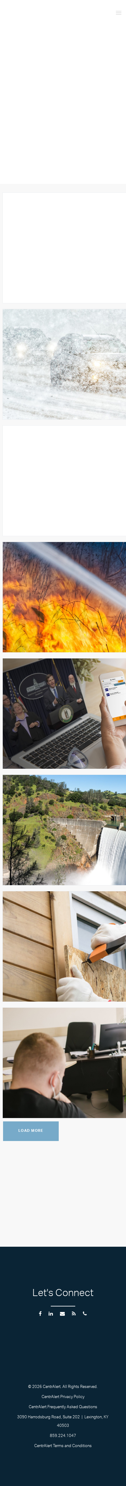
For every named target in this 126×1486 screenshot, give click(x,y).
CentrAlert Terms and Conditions (63, 1446)
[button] (109, 12)
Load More (30, 1131)
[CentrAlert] (36, 17)
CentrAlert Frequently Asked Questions (63, 1408)
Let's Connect (63, 1294)
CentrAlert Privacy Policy (63, 1397)
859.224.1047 (63, 1436)
